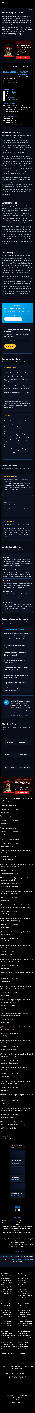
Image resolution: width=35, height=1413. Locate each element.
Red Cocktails (6, 1306)
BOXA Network (24, 1373)
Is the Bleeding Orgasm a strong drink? (15, 646)
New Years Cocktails (25, 1308)
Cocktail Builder (23, 1333)
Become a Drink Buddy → (21, 1259)
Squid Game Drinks (7, 1344)
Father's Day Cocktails (25, 1321)
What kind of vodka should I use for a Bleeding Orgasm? (16, 669)
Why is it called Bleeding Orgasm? (15, 683)
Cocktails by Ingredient (25, 1338)
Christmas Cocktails (25, 1306)
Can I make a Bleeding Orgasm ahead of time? (14, 661)
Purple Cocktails (7, 1314)
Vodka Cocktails (6, 1276)
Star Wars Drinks (7, 1338)
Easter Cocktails (24, 1312)
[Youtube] (16, 1251)
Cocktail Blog (23, 1351)
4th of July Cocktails (25, 1316)
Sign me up (10, 346)
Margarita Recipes (24, 1276)
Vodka (14, 92)
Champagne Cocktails (8, 1287)
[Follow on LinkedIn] (22, 1377)
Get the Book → (22, 57)
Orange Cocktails (7, 1316)
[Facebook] (14, 1251)
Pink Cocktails (6, 1308)
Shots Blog (22, 1353)
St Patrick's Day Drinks (25, 1323)
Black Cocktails (6, 1325)
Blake (3, 812)
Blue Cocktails (6, 1310)
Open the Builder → (13, 319)
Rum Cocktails (6, 1280)
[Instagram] (21, 1251)
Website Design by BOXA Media (17, 1399)
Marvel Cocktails (7, 1342)
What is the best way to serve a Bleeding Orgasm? (14, 689)
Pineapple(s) (10, 97)
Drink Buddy (8, 305)
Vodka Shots (23, 1291)
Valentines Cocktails (25, 1310)
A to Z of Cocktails (24, 1335)
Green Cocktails (6, 1312)
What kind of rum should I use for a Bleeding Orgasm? (16, 676)
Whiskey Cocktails (7, 1284)
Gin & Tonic (22, 1282)
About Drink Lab (24, 1346)
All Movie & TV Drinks (8, 1353)
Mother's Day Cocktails (25, 1319)
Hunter (3, 835)
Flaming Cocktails (7, 1291)
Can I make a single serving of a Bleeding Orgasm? (15, 654)
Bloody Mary (23, 1280)
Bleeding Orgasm (15, 71)
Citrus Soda (14, 99)
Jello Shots (22, 1289)
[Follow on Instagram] (12, 1377)
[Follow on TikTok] (15, 1377)
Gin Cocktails (6, 1278)
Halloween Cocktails (25, 1314)
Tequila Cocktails (7, 1282)
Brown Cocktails (6, 1321)
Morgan (4, 823)
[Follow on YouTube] (25, 1377)
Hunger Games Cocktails (9, 1346)
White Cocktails (6, 1323)
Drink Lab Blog (23, 1348)
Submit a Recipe (24, 1342)
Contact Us (22, 1344)
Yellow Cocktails (6, 1319)
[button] (3, 3)
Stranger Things (7, 1340)
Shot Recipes (23, 1287)
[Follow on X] (19, 1377)
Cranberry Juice (16, 96)
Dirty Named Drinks (7, 1351)
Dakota (3, 801)
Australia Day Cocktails (25, 1325)
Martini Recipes (23, 1278)
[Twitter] (19, 1251)
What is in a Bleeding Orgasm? (14, 629)
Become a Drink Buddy (25, 1340)
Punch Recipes (23, 1284)
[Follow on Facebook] (9, 1377)
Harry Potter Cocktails (8, 1335)
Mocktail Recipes (24, 1293)
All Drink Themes (7, 1333)
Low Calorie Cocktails (25, 1295)
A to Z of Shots (23, 1298)
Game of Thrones (7, 1348)
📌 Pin (30, 9)
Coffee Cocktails (7, 1289)
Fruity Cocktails (6, 1293)
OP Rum (14, 94)
